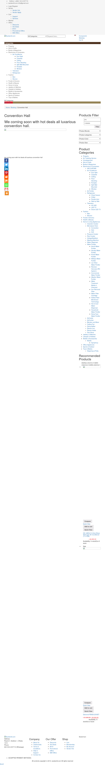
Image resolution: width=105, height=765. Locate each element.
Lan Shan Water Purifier (95, 264)
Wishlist (10, 20)
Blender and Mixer (93, 322)
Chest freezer (95, 195)
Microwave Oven (92, 226)
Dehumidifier (91, 326)
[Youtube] (85, 739)
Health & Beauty (13, 83)
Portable (19, 67)
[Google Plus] (84, 739)
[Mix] (6, 181)
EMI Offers (16, 33)
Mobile (89, 341)
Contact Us (37, 755)
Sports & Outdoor (14, 95)
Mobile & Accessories (15, 91)
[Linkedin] (6, 169)
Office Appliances (14, 93)
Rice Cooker (91, 236)
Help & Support (35, 752)
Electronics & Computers (16, 52)
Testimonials (37, 744)
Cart (9, 14)
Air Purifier (90, 191)
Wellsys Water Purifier (95, 260)
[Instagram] (87, 739)
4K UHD (93, 205)
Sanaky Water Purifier (95, 251)
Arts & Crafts (12, 48)
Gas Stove (90, 332)
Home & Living (13, 85)
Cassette (19, 58)
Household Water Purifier (95, 311)
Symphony (94, 343)
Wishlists (82, 38)
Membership (70, 744)
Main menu (8, 102)
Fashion (11, 75)
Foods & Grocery (13, 81)
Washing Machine (93, 240)
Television (16, 71)
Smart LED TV (96, 209)
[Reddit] (6, 177)
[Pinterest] (6, 173)
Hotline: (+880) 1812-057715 (18, 1)
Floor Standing (21, 63)
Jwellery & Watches (14, 87)
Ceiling (19, 60)
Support (15, 16)
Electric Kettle (91, 330)
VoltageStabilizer (92, 238)
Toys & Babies (13, 97)
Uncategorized (87, 160)
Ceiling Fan (91, 324)
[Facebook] (6, 160)
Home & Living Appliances (91, 222)
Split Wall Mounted (23, 65)
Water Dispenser (92, 242)
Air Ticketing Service (89, 158)
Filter (97, 127)
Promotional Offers (19, 31)
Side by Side (95, 201)
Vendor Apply (17, 12)
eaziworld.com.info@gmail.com (18, 3)
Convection (95, 228)
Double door (95, 199)
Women (15, 79)
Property (11, 46)
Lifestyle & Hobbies (14, 89)
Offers (10, 23)
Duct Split (20, 56)
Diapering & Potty (92, 351)
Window (19, 69)
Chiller (93, 197)
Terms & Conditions (36, 748)
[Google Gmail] (6, 189)
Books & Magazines (14, 50)
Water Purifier (91, 244)
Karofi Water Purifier (95, 247)
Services (15, 18)
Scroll (2, 764)
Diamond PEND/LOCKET (91, 714)
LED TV (93, 207)
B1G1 (14, 29)
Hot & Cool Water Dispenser (94, 306)
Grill (92, 232)
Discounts (16, 25)
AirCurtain (90, 320)
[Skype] (81, 739)
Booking (13, 107)
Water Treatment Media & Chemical (94, 284)
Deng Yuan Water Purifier (95, 315)
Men (14, 77)
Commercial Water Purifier (95, 274)
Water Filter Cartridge (95, 294)
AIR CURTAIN (91, 168)
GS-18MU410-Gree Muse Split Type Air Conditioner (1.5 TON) (91, 534)
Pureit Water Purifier (95, 255)
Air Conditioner (17, 54)
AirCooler (90, 318)
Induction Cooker (92, 224)
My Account (70, 747)
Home (8, 107)
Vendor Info (16, 10)
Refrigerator (16, 73)
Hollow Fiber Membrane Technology (95, 300)
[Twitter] (6, 164)
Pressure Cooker (92, 234)
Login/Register (13, 6)
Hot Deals (16, 27)
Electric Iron (91, 328)
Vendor (10, 8)
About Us (36, 742)
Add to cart (88, 526)
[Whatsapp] (6, 185)
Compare (83, 36)
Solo (92, 230)
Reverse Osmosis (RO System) (95, 269)
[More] (6, 193)
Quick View (86, 524)
